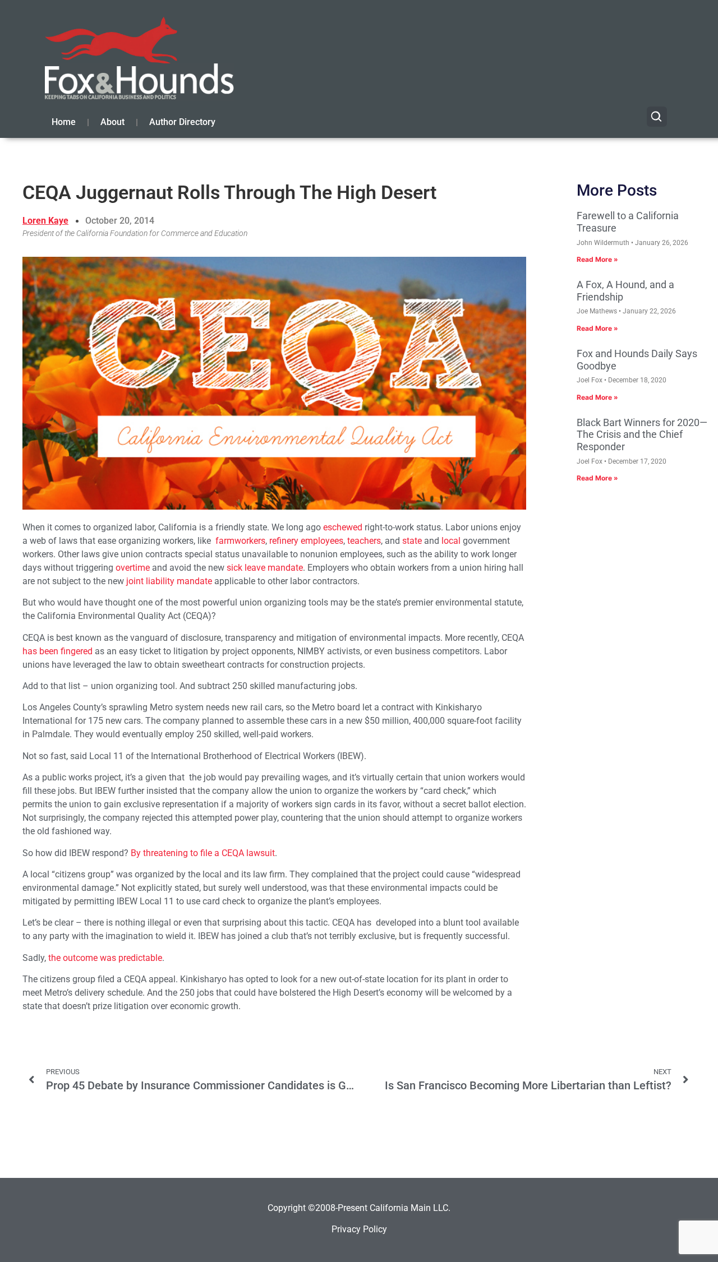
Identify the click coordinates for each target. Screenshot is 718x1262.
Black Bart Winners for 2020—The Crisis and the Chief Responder (642, 434)
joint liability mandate (169, 581)
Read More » (597, 259)
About (112, 122)
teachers (364, 540)
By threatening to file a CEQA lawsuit (203, 853)
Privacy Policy (359, 1229)
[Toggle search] (657, 117)
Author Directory (182, 122)
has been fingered (57, 651)
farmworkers (240, 540)
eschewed (342, 527)
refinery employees (306, 540)
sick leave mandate (265, 567)
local (451, 540)
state (412, 540)
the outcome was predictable (105, 958)
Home (64, 122)
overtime (133, 567)
